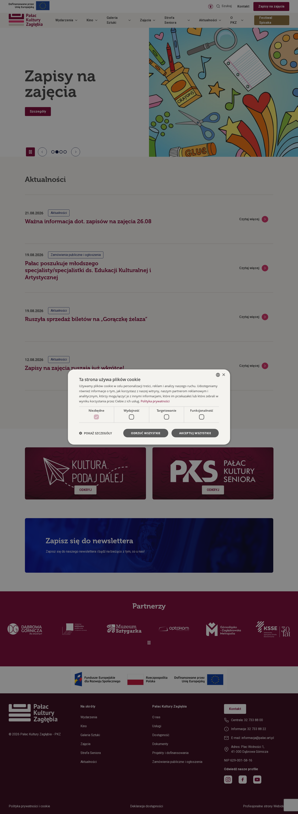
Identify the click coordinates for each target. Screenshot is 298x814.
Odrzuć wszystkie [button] (145, 433)
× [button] (223, 374)
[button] (95, 433)
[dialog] (149, 407)
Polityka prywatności (155, 401)
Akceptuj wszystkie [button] (195, 433)
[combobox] (218, 375)
